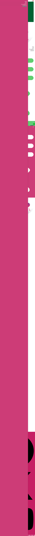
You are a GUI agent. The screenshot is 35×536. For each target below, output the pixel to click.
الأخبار (33, 47)
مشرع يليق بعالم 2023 (24, 4)
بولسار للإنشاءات (32, 124)
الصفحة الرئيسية (32, 50)
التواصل (33, 46)
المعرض (33, 48)
